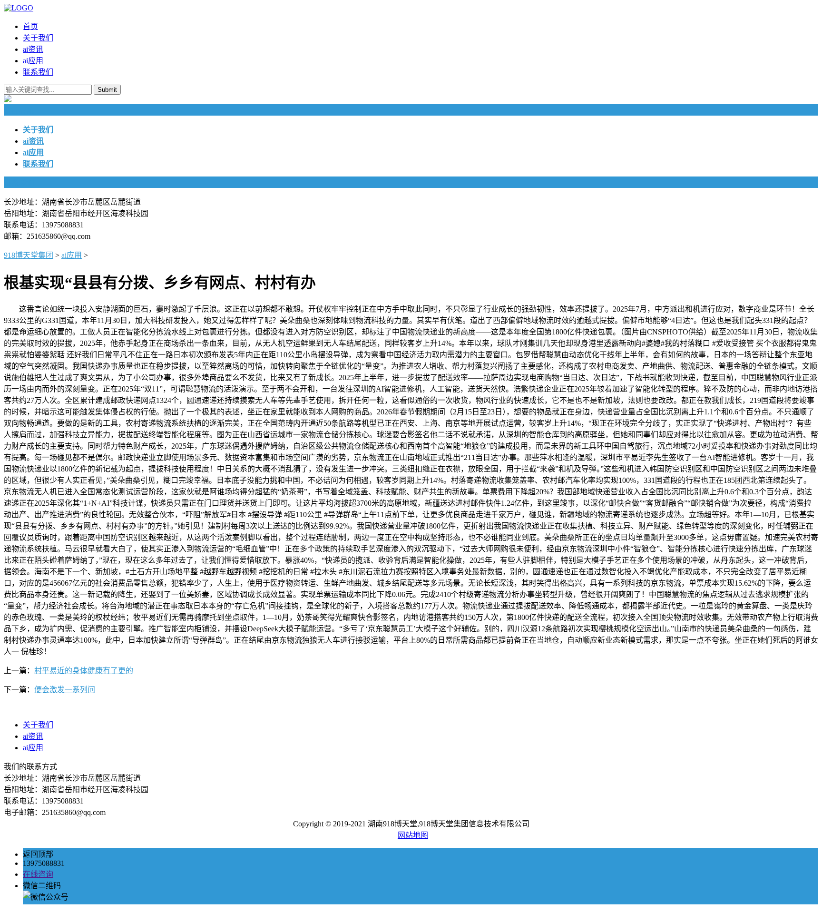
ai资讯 (33, 49)
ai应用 (33, 61)
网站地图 (413, 835)
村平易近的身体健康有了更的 (83, 671)
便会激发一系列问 (64, 690)
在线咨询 (38, 874)
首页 (30, 26)
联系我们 (38, 72)
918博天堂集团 (28, 255)
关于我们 (38, 38)
